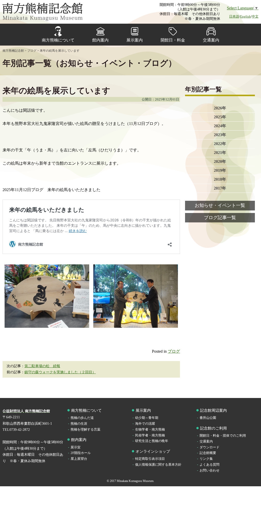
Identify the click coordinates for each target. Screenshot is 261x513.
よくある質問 (209, 464)
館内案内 (100, 40)
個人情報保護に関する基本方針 (158, 464)
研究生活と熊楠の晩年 (151, 441)
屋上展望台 (79, 459)
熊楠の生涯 (79, 423)
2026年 (220, 108)
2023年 (220, 135)
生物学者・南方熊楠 (150, 429)
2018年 (220, 179)
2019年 (220, 170)
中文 (255, 16)
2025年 (220, 117)
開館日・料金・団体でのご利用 (223, 435)
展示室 (76, 447)
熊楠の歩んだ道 (82, 418)
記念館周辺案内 (213, 410)
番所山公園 (208, 418)
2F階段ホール (81, 453)
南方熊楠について (58, 40)
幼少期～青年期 (146, 418)
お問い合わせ (209, 470)
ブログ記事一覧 (220, 217)
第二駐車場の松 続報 (42, 366)
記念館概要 (208, 453)
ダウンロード (209, 447)
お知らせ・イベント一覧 (220, 205)
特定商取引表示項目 (150, 459)
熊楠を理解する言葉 (85, 429)
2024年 (220, 126)
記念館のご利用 (213, 428)
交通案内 (211, 40)
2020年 (220, 161)
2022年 (220, 143)
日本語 (234, 16)
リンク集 (206, 459)
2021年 (220, 152)
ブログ (174, 351)
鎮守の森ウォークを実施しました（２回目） (60, 372)
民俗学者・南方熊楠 (150, 435)
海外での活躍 (145, 423)
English (245, 16)
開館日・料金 (173, 40)
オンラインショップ (153, 451)
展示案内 (134, 40)
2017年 (220, 188)
